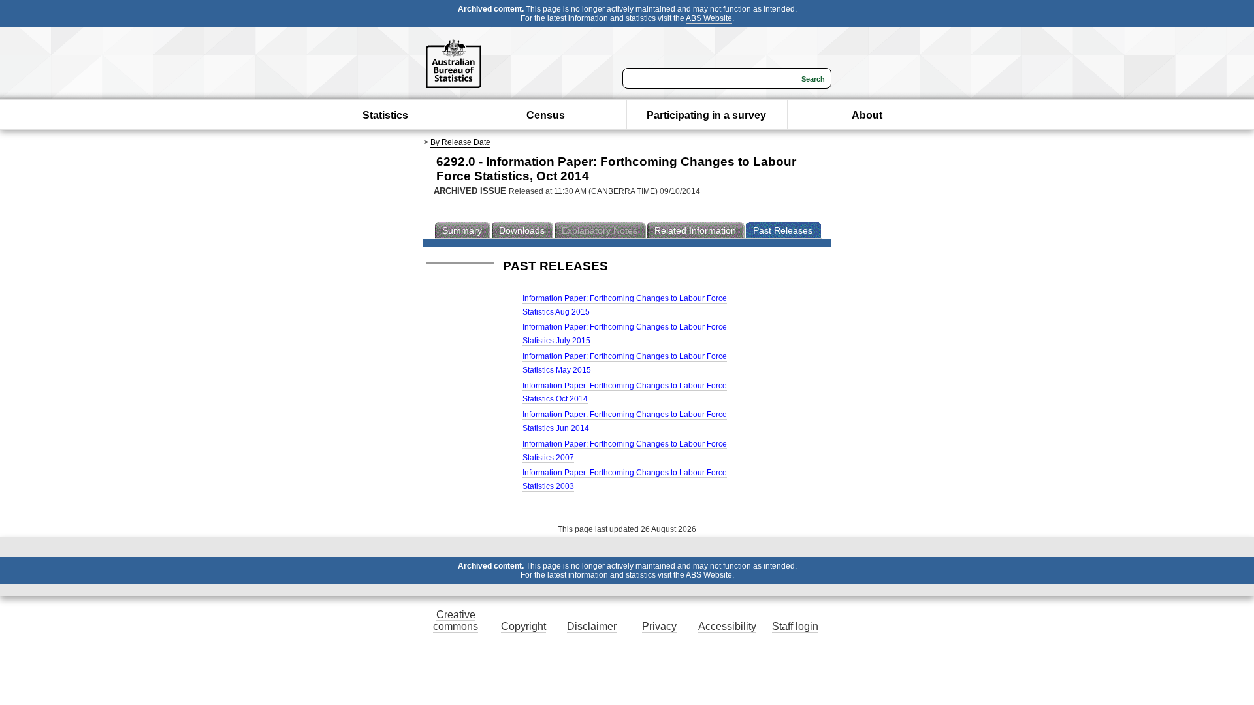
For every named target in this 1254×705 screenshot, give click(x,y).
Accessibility (727, 626)
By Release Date (460, 142)
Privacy (659, 626)
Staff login (795, 626)
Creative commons (455, 620)
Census (545, 115)
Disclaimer (592, 626)
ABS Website (709, 18)
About (867, 115)
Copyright (523, 626)
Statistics (385, 115)
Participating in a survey (706, 115)
